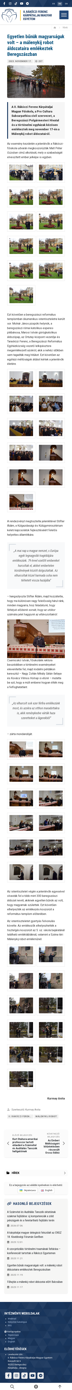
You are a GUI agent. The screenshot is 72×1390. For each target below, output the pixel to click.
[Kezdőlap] (56, 27)
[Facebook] (4, 3)
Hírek (65, 27)
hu (60, 4)
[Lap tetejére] (60, 1386)
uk (53, 4)
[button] (21, 172)
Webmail (12, 1318)
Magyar (11, 1338)
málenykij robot (46, 1116)
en (66, 4)
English (11, 1341)
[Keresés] (12, 1386)
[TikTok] (15, 3)
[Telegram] (27, 3)
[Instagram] (10, 3)
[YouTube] (21, 3)
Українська (13, 1335)
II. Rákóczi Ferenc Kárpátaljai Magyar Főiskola (21, 1116)
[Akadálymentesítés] (36, 1386)
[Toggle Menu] (64, 14)
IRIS (10, 1325)
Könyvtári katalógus (17, 1322)
